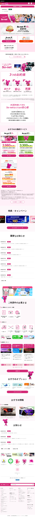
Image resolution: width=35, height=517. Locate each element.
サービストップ (3, 489)
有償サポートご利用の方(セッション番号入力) (22, 493)
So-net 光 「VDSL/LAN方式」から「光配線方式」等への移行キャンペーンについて (13, 438)
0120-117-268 (9, 48)
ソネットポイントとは (13, 501)
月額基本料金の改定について (5, 260)
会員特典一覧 (17, 370)
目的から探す (29, 507)
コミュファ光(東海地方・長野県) (4, 497)
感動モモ (2, 510)
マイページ (29, 490)
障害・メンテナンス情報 (5, 448)
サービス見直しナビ (21, 495)
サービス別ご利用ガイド (22, 496)
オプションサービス (3, 507)
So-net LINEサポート (21, 501)
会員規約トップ (30, 497)
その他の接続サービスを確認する (17, 201)
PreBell (29, 502)
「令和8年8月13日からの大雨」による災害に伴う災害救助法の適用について (12, 249)
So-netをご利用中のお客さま (17, 56)
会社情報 (8, 515)
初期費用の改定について (4, 271)
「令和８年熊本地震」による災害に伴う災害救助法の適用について (11, 254)
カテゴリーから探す (30, 506)
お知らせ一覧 (3, 280)
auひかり (2, 495)
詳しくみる (9, 41)
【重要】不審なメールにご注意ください (7, 276)
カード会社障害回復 (5, 11)
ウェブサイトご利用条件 (24, 515)
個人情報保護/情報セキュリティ (15, 515)
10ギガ (2, 492)
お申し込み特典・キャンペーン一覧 (17, 227)
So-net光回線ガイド (3, 509)
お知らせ (29, 491)
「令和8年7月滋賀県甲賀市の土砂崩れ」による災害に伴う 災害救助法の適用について (14, 265)
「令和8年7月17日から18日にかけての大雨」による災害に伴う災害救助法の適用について (14, 243)
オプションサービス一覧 (17, 391)
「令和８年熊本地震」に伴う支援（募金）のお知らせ (9, 432)
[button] (34, 4)
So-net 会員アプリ (21, 500)
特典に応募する (12, 496)
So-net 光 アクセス (3, 503)
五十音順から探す (30, 508)
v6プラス (2, 504)
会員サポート (20, 489)
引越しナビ (20, 494)
